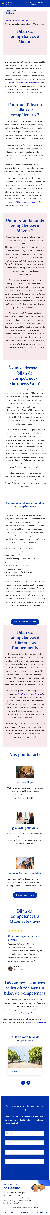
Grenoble (31, 1022)
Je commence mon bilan (25, 621)
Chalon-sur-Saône (28, 1013)
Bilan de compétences (22, 21)
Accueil (7, 21)
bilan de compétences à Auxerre (18, 1010)
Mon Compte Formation (28, 694)
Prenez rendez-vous (25, 895)
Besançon (39, 1010)
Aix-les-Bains (42, 1022)
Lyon (6, 1026)
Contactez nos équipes (27, 202)
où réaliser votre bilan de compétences (22, 82)
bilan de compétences (27, 142)
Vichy (11, 1026)
